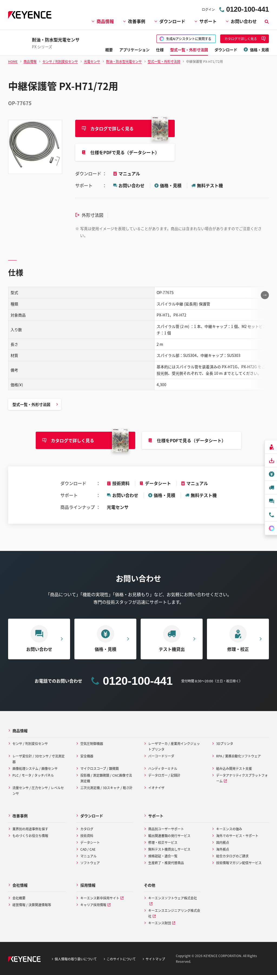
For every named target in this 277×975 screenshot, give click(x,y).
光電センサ (117, 507)
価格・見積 (171, 185)
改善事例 (136, 21)
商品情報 (105, 21)
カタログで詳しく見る (112, 128)
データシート (158, 483)
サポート (208, 21)
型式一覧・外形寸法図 (31, 404)
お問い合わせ (244, 21)
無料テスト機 (210, 185)
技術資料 (121, 483)
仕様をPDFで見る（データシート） (124, 152)
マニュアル (129, 173)
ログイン (208, 9)
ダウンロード (172, 21)
